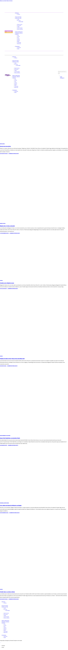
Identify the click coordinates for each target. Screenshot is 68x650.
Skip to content (3, 0)
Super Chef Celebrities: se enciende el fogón (10, 438)
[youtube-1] (3, 600)
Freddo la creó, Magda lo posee (7, 283)
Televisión (8, 435)
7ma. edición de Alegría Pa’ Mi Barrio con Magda (10, 505)
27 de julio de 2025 (3, 288)
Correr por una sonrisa (5, 146)
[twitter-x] (1, 600)
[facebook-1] (0, 600)
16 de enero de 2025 (3, 445)
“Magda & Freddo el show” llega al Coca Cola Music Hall (12, 358)
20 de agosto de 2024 (4, 599)
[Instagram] (7, 8)
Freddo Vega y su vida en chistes (7, 591)
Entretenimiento (3, 435)
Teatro (4, 223)
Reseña (1, 223)
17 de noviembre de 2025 (4, 233)
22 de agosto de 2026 (4, 153)
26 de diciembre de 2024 (4, 512)
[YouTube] (6, 8)
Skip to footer (10, 0)
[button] (0, 642)
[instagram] (4, 600)
